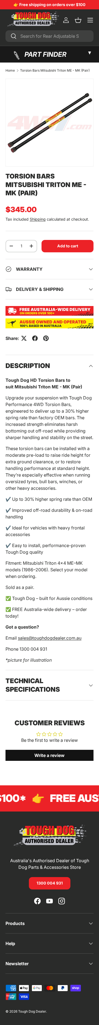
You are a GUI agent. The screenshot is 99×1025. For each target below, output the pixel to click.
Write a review (49, 755)
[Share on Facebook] (34, 338)
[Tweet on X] (23, 338)
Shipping (38, 219)
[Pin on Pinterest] (45, 338)
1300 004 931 (50, 883)
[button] (78, 20)
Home (10, 70)
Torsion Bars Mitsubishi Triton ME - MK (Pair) (55, 70)
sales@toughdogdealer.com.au (49, 638)
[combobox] (50, 36)
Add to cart (67, 246)
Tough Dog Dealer (32, 1011)
